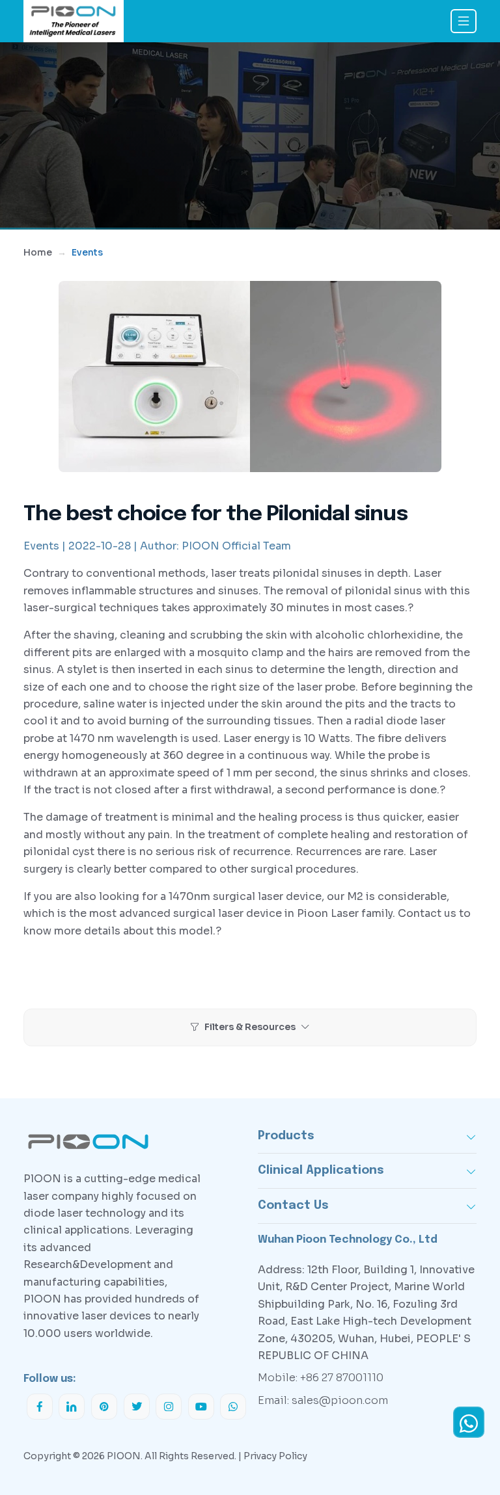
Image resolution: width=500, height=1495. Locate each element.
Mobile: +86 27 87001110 (320, 1377)
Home (37, 252)
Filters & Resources (250, 1027)
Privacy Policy (275, 1456)
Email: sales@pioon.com (323, 1400)
